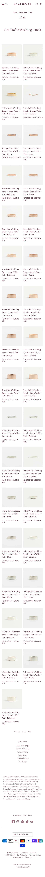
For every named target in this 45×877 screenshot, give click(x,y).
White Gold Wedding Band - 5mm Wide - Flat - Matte (11, 594)
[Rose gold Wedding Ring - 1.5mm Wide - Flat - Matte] (12, 135)
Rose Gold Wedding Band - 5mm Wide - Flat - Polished (11, 70)
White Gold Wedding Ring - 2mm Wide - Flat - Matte (11, 473)
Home (15, 12)
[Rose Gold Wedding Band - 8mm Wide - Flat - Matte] (12, 376)
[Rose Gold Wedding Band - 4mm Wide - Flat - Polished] (12, 256)
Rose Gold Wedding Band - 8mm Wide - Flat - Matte (11, 393)
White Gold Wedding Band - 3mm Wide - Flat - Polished (32, 513)
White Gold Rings (22, 745)
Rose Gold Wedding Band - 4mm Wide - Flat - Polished (11, 272)
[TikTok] (27, 821)
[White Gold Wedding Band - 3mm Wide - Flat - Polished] (33, 497)
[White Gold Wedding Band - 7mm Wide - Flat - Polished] (12, 658)
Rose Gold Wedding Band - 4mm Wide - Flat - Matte (32, 231)
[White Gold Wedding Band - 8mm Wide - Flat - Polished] (12, 699)
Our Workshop (9, 855)
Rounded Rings (22, 758)
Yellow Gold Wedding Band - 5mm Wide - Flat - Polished (11, 111)
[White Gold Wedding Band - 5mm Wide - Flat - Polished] (33, 54)
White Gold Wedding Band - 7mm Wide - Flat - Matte (32, 634)
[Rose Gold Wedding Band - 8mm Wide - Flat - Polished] (33, 376)
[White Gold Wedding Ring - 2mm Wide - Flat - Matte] (12, 457)
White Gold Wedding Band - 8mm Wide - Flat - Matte (32, 675)
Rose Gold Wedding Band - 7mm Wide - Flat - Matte (11, 352)
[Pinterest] (22, 821)
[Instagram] (17, 821)
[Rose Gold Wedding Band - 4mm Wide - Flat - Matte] (33, 215)
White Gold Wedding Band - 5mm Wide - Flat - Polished (32, 70)
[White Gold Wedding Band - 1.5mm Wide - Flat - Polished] (33, 417)
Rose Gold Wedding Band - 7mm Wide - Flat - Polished (32, 352)
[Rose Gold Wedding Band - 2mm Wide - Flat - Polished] (12, 175)
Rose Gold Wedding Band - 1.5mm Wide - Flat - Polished (33, 111)
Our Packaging (22, 855)
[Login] (37, 4)
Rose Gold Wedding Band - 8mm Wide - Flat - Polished (32, 393)
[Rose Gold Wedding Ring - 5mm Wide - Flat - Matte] (33, 256)
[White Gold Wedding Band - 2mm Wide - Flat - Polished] (33, 457)
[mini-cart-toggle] (41, 4)
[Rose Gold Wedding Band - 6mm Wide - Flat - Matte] (12, 296)
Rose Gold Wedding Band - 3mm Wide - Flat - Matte (32, 191)
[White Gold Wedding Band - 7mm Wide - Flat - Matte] (33, 618)
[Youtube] (31, 821)
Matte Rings (22, 755)
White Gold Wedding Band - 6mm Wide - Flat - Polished (11, 634)
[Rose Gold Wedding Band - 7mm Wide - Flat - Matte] (12, 336)
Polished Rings (22, 752)
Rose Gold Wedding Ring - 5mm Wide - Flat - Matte (32, 272)
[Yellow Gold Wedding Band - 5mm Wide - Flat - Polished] (12, 94)
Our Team (33, 852)
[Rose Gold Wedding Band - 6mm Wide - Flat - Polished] (33, 296)
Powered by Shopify (22, 867)
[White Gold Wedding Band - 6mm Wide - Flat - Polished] (12, 618)
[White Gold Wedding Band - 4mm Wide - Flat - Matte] (12, 538)
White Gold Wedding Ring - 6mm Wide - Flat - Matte (32, 594)
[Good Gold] (22, 3)
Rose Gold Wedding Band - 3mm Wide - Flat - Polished (11, 231)
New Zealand (21, 834)
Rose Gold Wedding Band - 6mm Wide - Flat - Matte (11, 312)
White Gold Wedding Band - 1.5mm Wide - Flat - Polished (33, 433)
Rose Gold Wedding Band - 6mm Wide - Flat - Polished (32, 312)
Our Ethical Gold (13, 852)
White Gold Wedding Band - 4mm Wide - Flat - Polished (32, 554)
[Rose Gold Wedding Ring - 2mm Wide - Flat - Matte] (33, 135)
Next (29, 732)
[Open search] (6, 4)
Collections (23, 12)
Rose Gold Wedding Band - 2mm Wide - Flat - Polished (11, 191)
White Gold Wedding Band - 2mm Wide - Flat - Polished (32, 473)
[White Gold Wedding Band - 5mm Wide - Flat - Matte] (12, 578)
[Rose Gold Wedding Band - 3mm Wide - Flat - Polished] (12, 215)
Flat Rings (22, 761)
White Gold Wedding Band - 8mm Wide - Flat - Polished (11, 715)
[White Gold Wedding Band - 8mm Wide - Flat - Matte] (33, 658)
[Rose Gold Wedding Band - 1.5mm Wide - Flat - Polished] (33, 94)
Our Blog (24, 852)
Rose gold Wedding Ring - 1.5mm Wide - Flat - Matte (11, 151)
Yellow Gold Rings (22, 749)
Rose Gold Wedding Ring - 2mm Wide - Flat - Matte (32, 151)
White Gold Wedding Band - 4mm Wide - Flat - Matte (11, 554)
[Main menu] (3, 4)
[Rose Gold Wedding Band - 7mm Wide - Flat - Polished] (33, 336)
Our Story (28, 857)
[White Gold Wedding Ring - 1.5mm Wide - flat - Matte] (12, 417)
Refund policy (18, 857)
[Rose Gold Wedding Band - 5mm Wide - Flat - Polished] (12, 54)
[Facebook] (13, 821)
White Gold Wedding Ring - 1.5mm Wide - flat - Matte (11, 433)
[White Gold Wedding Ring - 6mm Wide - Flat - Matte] (33, 578)
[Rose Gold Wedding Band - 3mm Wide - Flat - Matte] (33, 175)
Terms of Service (35, 855)
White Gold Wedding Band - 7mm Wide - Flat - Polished (11, 675)
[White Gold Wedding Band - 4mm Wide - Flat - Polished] (33, 538)
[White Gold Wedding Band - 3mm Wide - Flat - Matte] (12, 497)
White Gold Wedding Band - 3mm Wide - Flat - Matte (11, 513)
